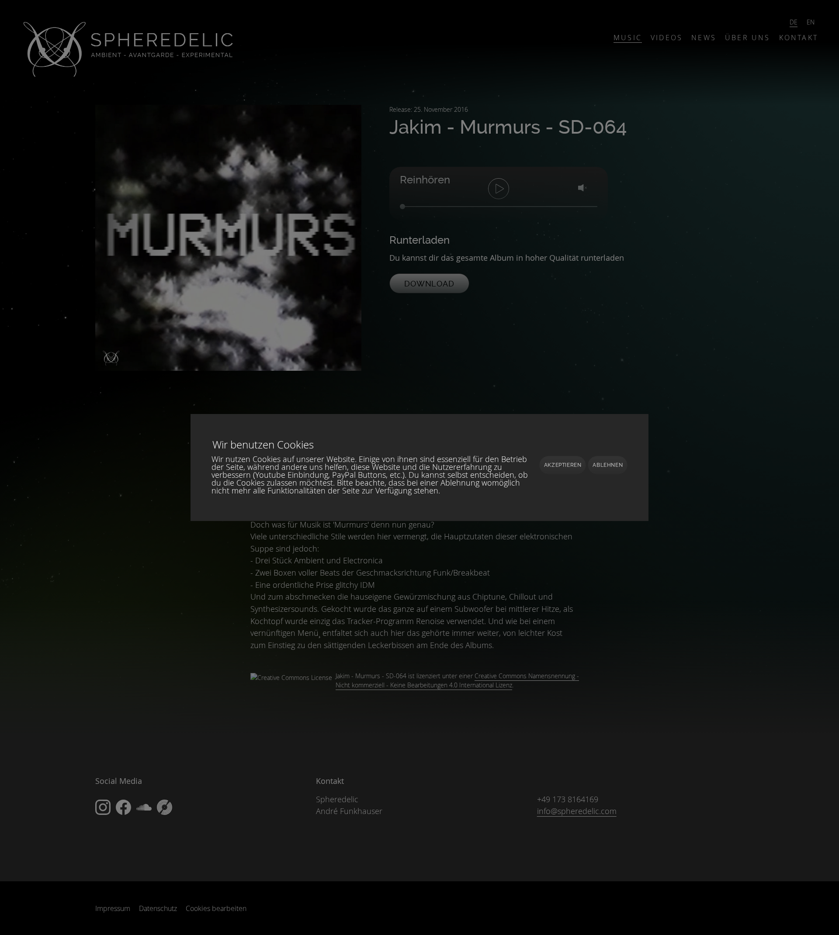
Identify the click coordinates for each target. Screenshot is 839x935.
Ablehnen (608, 465)
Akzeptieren (563, 465)
